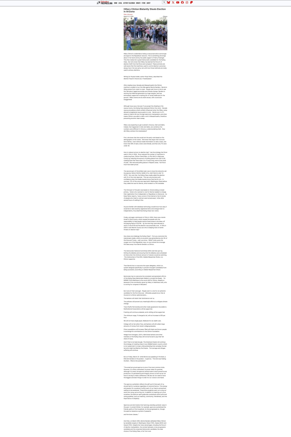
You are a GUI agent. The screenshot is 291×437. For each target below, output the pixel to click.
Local (120, 3)
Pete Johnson (128, 14)
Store (143, 3)
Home (115, 3)
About (148, 3)
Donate (138, 3)
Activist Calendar (129, 3)
